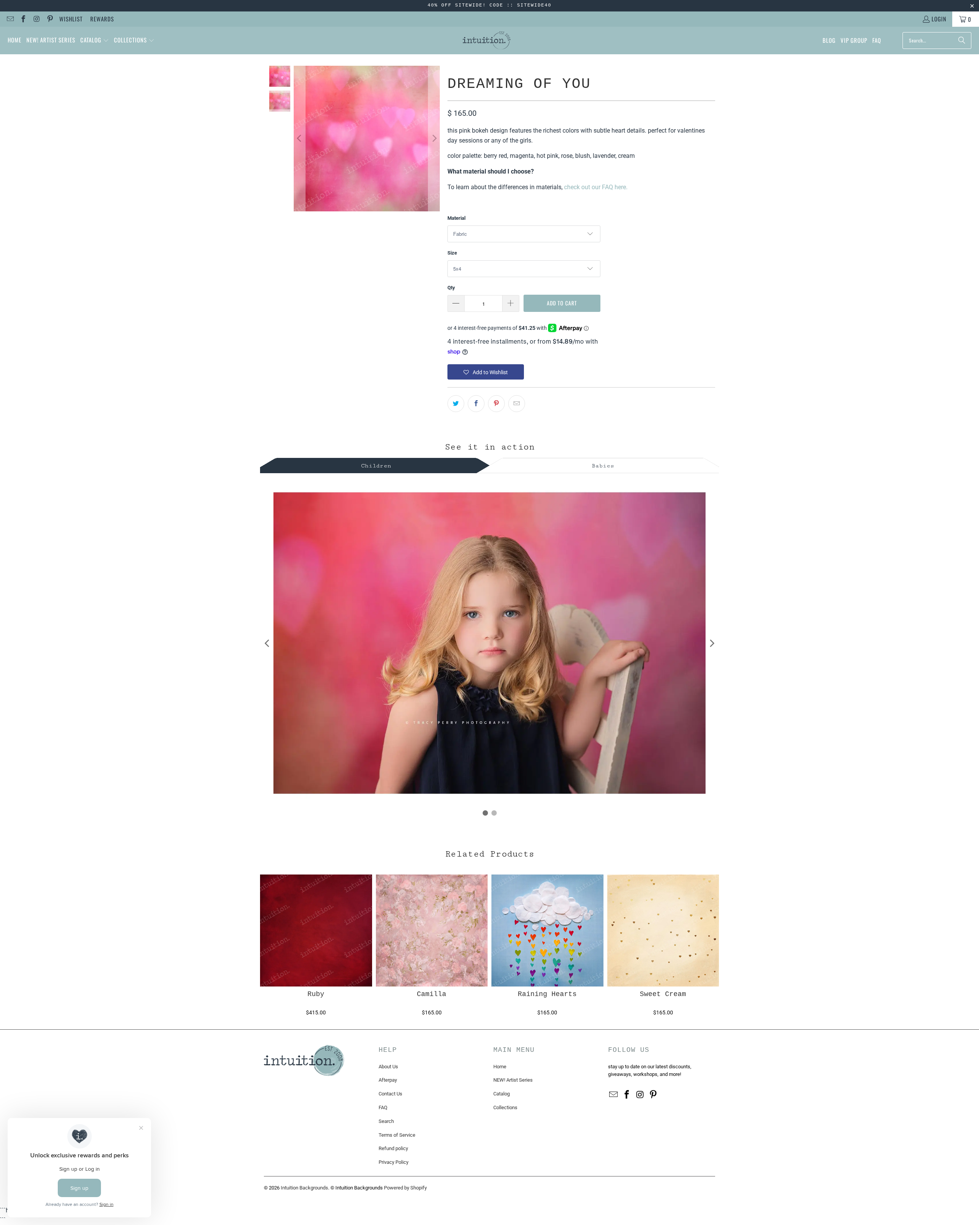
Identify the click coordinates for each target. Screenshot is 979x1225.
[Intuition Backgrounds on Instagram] (36, 19)
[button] (94, 40)
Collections (505, 1107)
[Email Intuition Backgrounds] (10, 19)
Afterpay (388, 1080)
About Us (388, 1066)
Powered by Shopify (405, 1188)
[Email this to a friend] (516, 403)
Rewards (102, 19)
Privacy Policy (393, 1162)
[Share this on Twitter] (455, 403)
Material (456, 218)
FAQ (383, 1107)
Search (386, 1121)
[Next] (434, 139)
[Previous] (299, 139)
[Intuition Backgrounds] (487, 40)
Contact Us (390, 1094)
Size (452, 253)
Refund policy (393, 1148)
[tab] (376, 464)
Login (939, 19)
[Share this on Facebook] (476, 403)
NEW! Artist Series (513, 1080)
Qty (451, 287)
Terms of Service (397, 1135)
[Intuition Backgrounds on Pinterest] (50, 19)
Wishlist (71, 19)
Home (499, 1066)
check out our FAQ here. (596, 187)
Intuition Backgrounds (304, 1188)
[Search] (961, 40)
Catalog (501, 1094)
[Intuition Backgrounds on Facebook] (23, 19)
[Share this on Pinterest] (496, 403)
